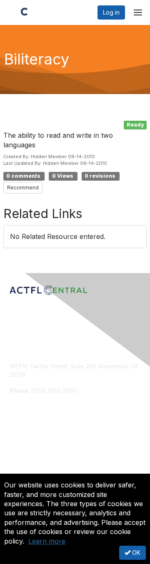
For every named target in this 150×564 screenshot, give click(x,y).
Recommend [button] (23, 187)
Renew (19, 453)
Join (15, 445)
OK (135, 552)
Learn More (25, 461)
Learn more (46, 541)
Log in (111, 12)
